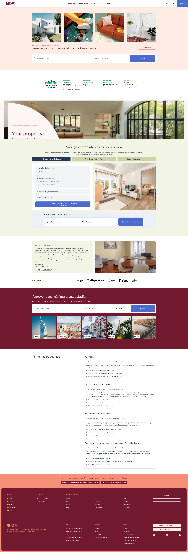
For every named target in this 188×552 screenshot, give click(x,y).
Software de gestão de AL (74, 531)
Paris (96, 498)
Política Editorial (129, 543)
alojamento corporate (123, 425)
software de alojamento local (137, 451)
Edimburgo (98, 501)
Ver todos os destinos (167, 500)
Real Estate (94, 3)
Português (166, 495)
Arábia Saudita (41, 501)
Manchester (98, 508)
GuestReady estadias (72, 540)
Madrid (68, 504)
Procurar (142, 58)
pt (167, 3)
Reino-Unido (11, 508)
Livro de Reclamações (131, 540)
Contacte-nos (182, 3)
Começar (63, 204)
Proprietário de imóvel (52, 159)
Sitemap (126, 531)
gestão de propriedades (147, 394)
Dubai (67, 501)
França (9, 498)
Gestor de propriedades (136, 159)
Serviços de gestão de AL (74, 528)
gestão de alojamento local (93, 396)
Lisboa (68, 498)
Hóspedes (71, 3)
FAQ (125, 528)
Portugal (10, 501)
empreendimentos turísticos (99, 425)
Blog (96, 531)
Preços (68, 534)
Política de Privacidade (131, 537)
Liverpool (127, 508)
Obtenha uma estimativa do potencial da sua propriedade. (80, 482)
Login (173, 3)
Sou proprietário (147, 47)
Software (105, 3)
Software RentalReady (165, 529)
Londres (126, 501)
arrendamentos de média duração (110, 396)
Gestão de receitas (46, 198)
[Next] (39, 269)
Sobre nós (98, 528)
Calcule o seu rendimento (131, 222)
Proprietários (82, 3)
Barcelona (127, 504)
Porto (126, 498)
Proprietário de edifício (94, 159)
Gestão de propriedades (48, 192)
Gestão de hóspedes (47, 168)
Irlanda (9, 511)
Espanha (10, 504)
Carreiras (98, 534)
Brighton (97, 504)
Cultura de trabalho (101, 537)
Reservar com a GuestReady (165, 525)
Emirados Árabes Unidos (44, 498)
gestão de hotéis (111, 425)
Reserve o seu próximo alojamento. (114, 482)
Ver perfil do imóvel (46, 269)
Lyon (67, 508)
